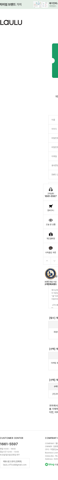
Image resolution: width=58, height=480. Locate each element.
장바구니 (50, 210)
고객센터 (51, 195)
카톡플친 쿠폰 (50, 252)
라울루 (12, 22)
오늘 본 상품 (50, 224)
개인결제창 (50, 238)
